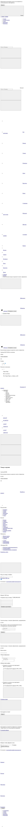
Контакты (5, 23)
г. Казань (2, 808)
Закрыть (2, 714)
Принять (2, 5)
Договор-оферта (6, 548)
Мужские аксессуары (8, 528)
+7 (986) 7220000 (4, 16)
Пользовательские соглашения (10, 549)
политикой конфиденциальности (13, 581)
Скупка (4, 514)
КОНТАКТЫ (6, 543)
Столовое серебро (7, 530)
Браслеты (5, 524)
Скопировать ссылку (12, 311)
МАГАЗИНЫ (6, 541)
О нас (4, 21)
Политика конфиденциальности (10, 547)
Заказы (4, 510)
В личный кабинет (5, 730)
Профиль (5, 509)
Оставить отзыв (4, 699)
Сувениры (5, 527)
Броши (4, 531)
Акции (4, 18)
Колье (4, 525)
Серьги (4, 521)
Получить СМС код (5, 578)
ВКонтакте (22, 298)
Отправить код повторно (6, 606)
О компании (6, 810)
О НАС (4, 540)
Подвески (5, 522)
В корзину (22, 387)
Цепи (4, 523)
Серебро (5, 538)
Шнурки (5, 529)
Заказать (3, 632)
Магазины (5, 22)
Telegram (5, 311)
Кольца (4, 520)
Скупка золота (6, 20)
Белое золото (6, 537)
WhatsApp (22, 308)
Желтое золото (6, 536)
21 (3, 363)
